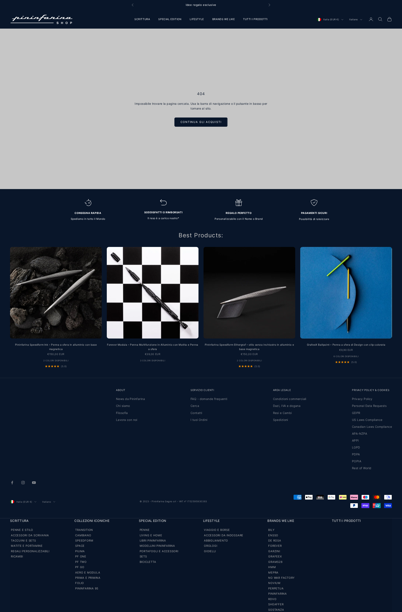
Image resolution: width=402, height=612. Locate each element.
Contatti (196, 413)
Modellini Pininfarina (157, 545)
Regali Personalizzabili (30, 551)
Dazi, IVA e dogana (287, 406)
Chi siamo (123, 406)
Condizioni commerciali (289, 399)
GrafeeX (275, 556)
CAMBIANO (83, 535)
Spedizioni (280, 420)
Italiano (353, 19)
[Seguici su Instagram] (23, 482)
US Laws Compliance (367, 420)
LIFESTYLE (197, 19)
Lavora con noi (126, 420)
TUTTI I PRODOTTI (255, 19)
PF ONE (80, 556)
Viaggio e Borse (217, 530)
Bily (271, 530)
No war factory (281, 577)
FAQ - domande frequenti (209, 399)
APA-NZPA (359, 433)
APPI (355, 440)
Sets (143, 556)
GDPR (356, 413)
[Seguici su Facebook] (12, 482)
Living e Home (151, 535)
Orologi (210, 545)
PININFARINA (277, 593)
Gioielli (210, 551)
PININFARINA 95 (86, 588)
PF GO (79, 567)
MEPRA (273, 572)
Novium (274, 583)
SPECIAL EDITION (169, 19)
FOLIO (79, 583)
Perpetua (275, 588)
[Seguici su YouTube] (34, 482)
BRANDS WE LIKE (223, 19)
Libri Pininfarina (153, 540)
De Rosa (274, 540)
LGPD (356, 447)
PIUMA (80, 551)
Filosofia (122, 413)
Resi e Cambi (282, 413)
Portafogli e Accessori (159, 551)
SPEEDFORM (84, 540)
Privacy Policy (362, 399)
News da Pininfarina (130, 399)
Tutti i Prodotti (346, 521)
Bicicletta (148, 561)
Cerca (195, 406)
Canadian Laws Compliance (372, 426)
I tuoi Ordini (199, 420)
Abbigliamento (216, 540)
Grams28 (275, 561)
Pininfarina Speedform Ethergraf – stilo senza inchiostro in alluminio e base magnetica (249, 346)
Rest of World (361, 468)
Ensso (273, 535)
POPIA (356, 461)
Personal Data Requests (369, 406)
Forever (275, 545)
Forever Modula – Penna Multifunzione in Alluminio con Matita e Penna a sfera (152, 346)
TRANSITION (84, 530)
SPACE (80, 545)
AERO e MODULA (87, 572)
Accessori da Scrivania (30, 535)
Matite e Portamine (27, 545)
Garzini (274, 551)
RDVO (272, 599)
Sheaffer (275, 604)
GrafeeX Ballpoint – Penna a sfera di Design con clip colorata (346, 344)
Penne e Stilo (22, 530)
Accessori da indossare (223, 535)
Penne (145, 530)
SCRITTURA (142, 19)
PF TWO (81, 561)
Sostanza (276, 609)
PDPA (356, 454)
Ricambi (17, 556)
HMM (272, 567)
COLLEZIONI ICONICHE (92, 521)
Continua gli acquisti (200, 122)
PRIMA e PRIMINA (87, 577)
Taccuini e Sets (23, 540)
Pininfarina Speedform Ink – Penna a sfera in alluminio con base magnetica (56, 346)
